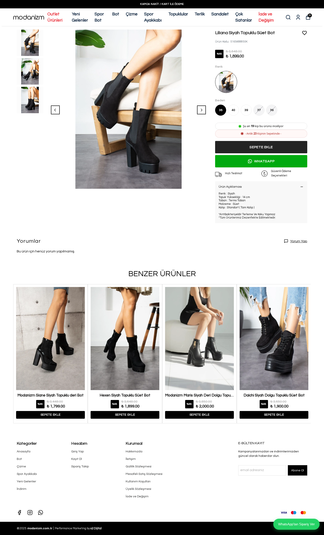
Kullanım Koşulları (138, 481)
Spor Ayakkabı (153, 17)
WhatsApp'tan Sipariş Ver (296, 524)
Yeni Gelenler (80, 17)
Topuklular (178, 14)
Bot (115, 14)
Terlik (200, 14)
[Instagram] (30, 512)
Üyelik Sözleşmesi (138, 489)
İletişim (131, 459)
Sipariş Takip (80, 466)
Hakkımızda (134, 451)
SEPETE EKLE (261, 147)
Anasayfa (23, 451)
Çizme (132, 14)
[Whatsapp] (40, 512)
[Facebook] (19, 512)
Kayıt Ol (76, 459)
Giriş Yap (77, 451)
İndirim (21, 489)
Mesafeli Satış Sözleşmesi (144, 474)
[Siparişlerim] (298, 17)
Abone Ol (297, 470)
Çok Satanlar (243, 17)
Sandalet (220, 14)
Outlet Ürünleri (54, 17)
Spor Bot (99, 17)
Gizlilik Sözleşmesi (138, 466)
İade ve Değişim (266, 17)
